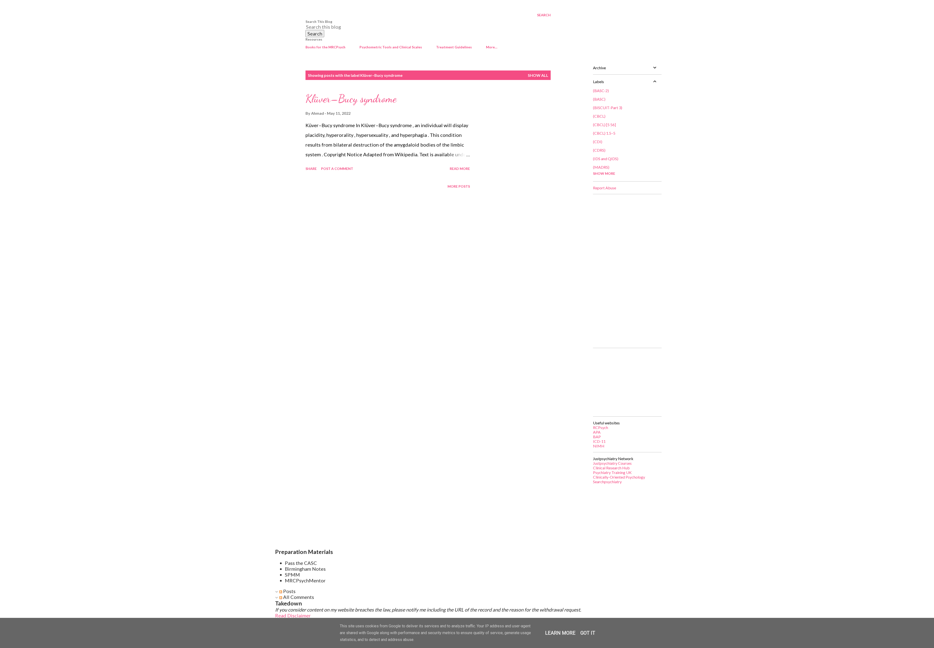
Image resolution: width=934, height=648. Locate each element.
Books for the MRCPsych (325, 47)
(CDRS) (599, 150)
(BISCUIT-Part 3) (607, 107)
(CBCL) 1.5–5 (604, 133)
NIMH (598, 446)
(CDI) (597, 141)
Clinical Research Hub (611, 467)
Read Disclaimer (293, 615)
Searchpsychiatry (607, 481)
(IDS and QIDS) (605, 158)
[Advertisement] (625, 271)
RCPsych (600, 427)
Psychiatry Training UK (612, 472)
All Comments (298, 597)
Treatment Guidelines (454, 47)
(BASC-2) (601, 90)
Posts (289, 591)
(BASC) (599, 99)
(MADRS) (601, 167)
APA (597, 432)
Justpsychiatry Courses (612, 463)
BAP (597, 436)
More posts (459, 186)
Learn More (560, 633)
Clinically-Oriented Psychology (619, 477)
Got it (587, 633)
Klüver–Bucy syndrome (350, 98)
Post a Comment (337, 168)
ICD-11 (599, 441)
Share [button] (311, 168)
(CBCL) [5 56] (604, 124)
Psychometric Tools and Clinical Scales (390, 47)
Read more (460, 168)
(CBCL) (599, 116)
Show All (538, 75)
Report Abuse (604, 187)
